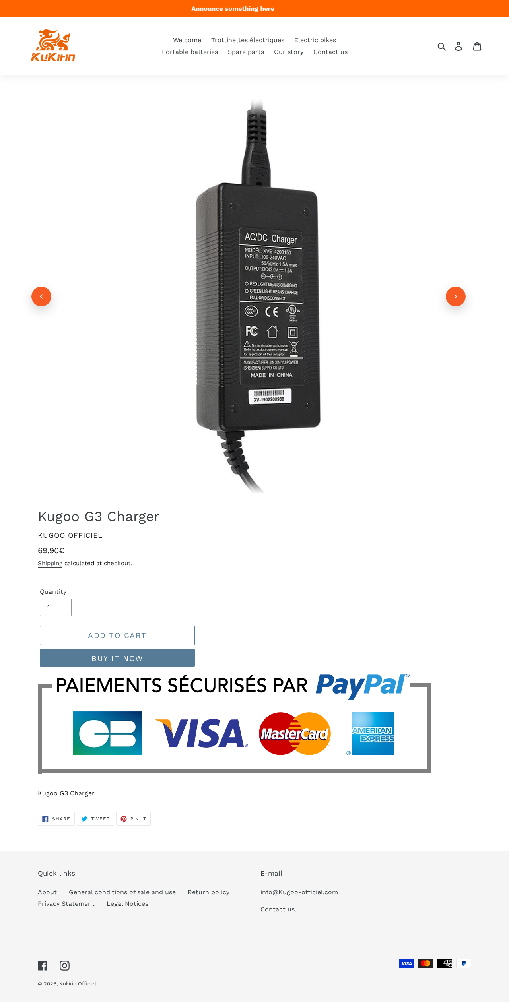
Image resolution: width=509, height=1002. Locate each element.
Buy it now (117, 658)
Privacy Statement (66, 903)
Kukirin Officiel (77, 983)
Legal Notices (127, 903)
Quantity (53, 591)
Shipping (50, 563)
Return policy (208, 892)
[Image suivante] (456, 296)
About (47, 892)
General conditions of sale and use (122, 892)
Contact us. (278, 909)
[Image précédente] (41, 296)
